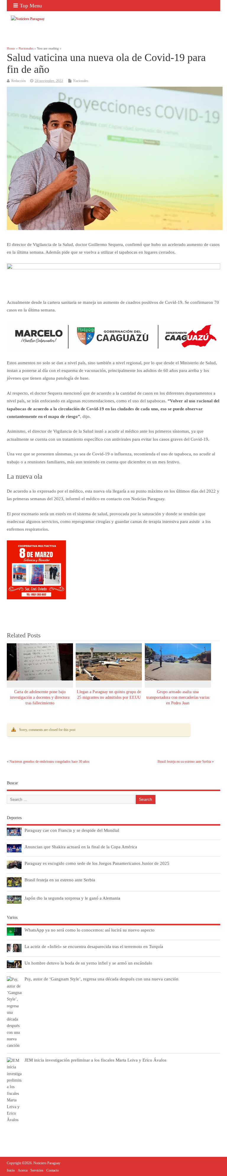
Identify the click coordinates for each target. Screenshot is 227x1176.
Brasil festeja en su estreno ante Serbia (184, 762)
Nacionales (80, 81)
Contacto (52, 1170)
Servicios (36, 1170)
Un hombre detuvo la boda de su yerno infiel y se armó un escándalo (88, 962)
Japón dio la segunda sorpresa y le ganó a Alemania (72, 898)
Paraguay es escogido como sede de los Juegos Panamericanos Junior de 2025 (97, 863)
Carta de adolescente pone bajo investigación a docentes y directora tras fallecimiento (39, 697)
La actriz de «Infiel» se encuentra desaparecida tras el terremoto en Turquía (94, 946)
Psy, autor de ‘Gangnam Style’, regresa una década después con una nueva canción (102, 978)
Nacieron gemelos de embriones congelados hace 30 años (49, 762)
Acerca (22, 1170)
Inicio (11, 1170)
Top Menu (31, 6)
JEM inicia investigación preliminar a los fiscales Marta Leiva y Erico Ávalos (95, 1059)
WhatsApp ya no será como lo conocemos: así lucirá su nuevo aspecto (90, 929)
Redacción (18, 81)
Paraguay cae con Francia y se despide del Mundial (72, 830)
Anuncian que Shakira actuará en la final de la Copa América (81, 846)
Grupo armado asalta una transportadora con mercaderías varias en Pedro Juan (177, 697)
